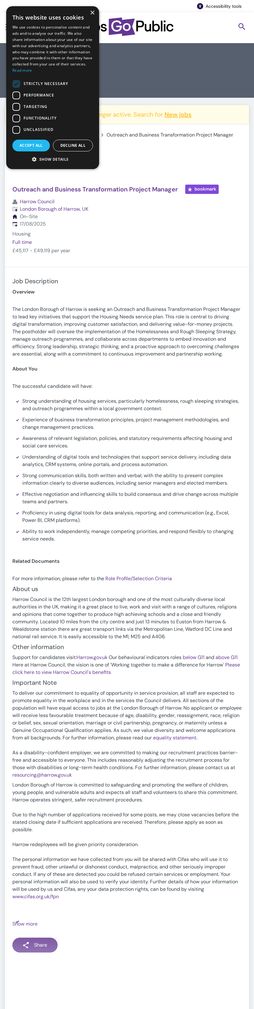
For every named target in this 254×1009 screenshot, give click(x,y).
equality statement (174, 737)
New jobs (177, 114)
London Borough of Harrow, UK (54, 209)
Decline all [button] (72, 145)
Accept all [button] (31, 145)
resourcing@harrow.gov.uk (42, 775)
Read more (22, 70)
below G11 (193, 657)
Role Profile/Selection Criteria (138, 578)
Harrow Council (37, 201)
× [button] (92, 13)
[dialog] (52, 87)
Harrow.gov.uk (92, 657)
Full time (22, 242)
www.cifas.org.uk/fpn (35, 896)
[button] (52, 159)
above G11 (227, 657)
